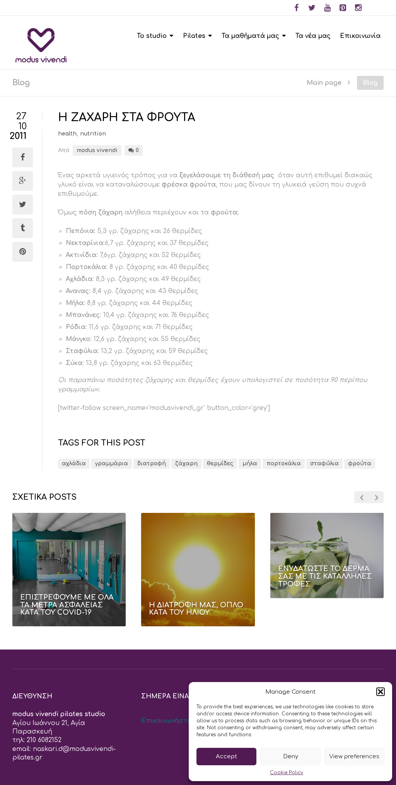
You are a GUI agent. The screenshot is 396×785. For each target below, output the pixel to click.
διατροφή (151, 463)
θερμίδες (220, 463)
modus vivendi (97, 150)
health (67, 134)
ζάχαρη (186, 463)
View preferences (354, 756)
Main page (324, 82)
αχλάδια (74, 463)
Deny (290, 756)
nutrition (93, 134)
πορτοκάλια (283, 463)
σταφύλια (324, 463)
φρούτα (359, 463)
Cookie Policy (286, 772)
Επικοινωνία (360, 36)
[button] (380, 692)
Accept (226, 756)
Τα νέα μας (313, 36)
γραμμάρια (111, 463)
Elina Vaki (324, 603)
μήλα (249, 463)
